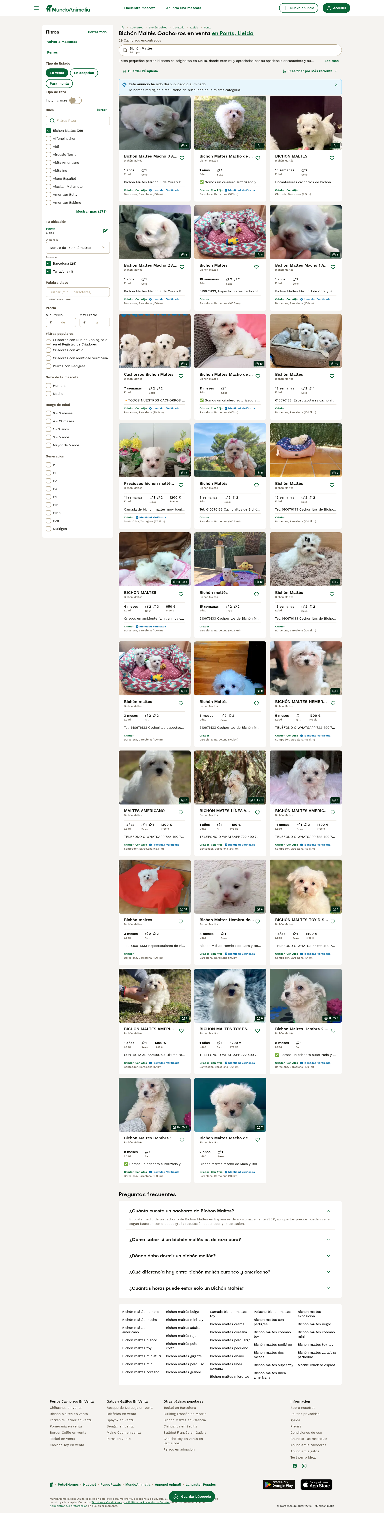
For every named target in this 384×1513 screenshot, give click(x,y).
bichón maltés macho (139, 1320)
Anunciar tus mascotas (308, 1439)
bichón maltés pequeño (229, 1348)
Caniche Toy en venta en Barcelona (183, 1441)
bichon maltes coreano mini (316, 1334)
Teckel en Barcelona (180, 1408)
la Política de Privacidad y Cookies (147, 1502)
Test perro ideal (303, 1457)
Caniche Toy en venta (67, 1445)
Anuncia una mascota (183, 8)
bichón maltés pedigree (273, 1345)
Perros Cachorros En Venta (72, 1401)
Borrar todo (97, 32)
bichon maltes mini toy (184, 1320)
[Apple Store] (316, 1484)
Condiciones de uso (306, 1433)
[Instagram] (304, 1465)
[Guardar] (182, 158)
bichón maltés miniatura (142, 1356)
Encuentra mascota (140, 8)
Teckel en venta (62, 1439)
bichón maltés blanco (139, 1340)
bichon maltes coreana (228, 1332)
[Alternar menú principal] (36, 8)
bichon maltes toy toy (315, 1345)
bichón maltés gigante (184, 1356)
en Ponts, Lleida (233, 33)
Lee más (332, 61)
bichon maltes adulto (183, 1328)
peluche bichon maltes (272, 1312)
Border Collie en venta (68, 1433)
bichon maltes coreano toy (272, 1334)
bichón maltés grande (183, 1372)
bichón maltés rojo (181, 1336)
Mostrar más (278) (91, 212)
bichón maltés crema (227, 1324)
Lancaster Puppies (201, 1485)
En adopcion (84, 73)
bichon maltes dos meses (269, 1355)
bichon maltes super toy (273, 1365)
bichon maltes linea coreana (226, 1366)
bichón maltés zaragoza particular (317, 1355)
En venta (57, 73)
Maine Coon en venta (124, 1433)
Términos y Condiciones (107, 1502)
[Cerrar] (336, 84)
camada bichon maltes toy (228, 1314)
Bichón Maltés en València (185, 1420)
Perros (52, 52)
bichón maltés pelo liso (185, 1364)
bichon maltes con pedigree (269, 1322)
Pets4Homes (68, 1485)
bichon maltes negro (314, 1324)
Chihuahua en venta (66, 1408)
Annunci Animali (168, 1485)
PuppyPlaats (110, 1485)
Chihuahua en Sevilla (180, 1426)
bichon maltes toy (137, 1348)
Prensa (295, 1426)
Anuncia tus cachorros (308, 1445)
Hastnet (89, 1485)
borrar (102, 110)
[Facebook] (294, 1465)
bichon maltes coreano (140, 1372)
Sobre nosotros (302, 1408)
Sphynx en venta (120, 1420)
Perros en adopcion (179, 1449)
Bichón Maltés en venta (69, 1414)
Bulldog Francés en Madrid (185, 1414)
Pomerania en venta (66, 1426)
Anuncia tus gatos (304, 1451)
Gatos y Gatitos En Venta (127, 1401)
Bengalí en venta (120, 1426)
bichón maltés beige (182, 1312)
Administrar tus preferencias (68, 1505)
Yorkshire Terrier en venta (71, 1420)
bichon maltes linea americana (270, 1375)
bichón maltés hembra (140, 1312)
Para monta (59, 84)
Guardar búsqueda (143, 71)
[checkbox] (48, 130)
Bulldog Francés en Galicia (185, 1433)
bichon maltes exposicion (309, 1314)
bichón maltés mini (137, 1364)
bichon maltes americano (133, 1330)
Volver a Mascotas (62, 42)
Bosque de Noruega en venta (130, 1408)
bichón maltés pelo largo (230, 1340)
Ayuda (295, 1420)
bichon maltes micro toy (230, 1377)
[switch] (75, 100)
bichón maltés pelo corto (181, 1346)
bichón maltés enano (227, 1356)
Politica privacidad (305, 1414)
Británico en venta (121, 1414)
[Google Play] (279, 1484)
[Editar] (105, 231)
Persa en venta (119, 1439)
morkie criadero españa (317, 1365)
